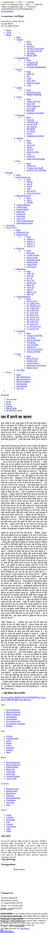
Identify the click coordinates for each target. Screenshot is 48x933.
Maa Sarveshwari (13, 712)
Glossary (9, 824)
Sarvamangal (11, 717)
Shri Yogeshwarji (13, 710)
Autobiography (12, 738)
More (8, 752)
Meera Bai (10, 769)
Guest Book (11, 826)
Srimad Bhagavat (13, 798)
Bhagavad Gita (12, 789)
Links (8, 829)
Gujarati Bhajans (13, 776)
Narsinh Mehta (12, 767)
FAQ (8, 822)
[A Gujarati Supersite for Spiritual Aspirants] (7, 11)
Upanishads (11, 800)
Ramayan (10, 796)
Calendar (9, 817)
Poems (9, 743)
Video (8, 831)
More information (7, 932)
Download (10, 819)
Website (9, 726)
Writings (9, 750)
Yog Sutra (10, 802)
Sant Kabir (10, 774)
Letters (9, 741)
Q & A (9, 745)
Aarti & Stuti (11, 778)
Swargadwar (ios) (13, 721)
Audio (8, 815)
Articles (9, 736)
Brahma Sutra (11, 791)
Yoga (8, 805)
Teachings (10, 748)
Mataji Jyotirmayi (13, 714)
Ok (1, 929)
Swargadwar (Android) (15, 724)
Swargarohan (11, 719)
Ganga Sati (10, 772)
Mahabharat (11, 793)
